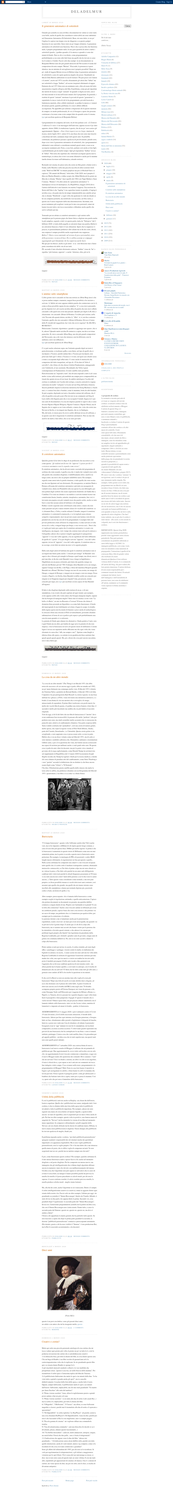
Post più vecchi (91, 1480)
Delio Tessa (105, 68)
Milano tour (105, 112)
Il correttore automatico (53, 454)
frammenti (105, 78)
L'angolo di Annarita (112, 313)
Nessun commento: (82, 280)
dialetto (104, 72)
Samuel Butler (106, 136)
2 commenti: (79, 1327)
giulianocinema (107, 381)
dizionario (105, 75)
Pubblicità (56, 1238)
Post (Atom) (54, 1485)
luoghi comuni (58, 1085)
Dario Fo (104, 65)
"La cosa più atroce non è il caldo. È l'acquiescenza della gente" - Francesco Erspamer (116, 275)
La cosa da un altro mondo (55, 677)
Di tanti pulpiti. (110, 290)
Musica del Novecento (109, 121)
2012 (106, 230)
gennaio (109, 218)
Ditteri (106, 323)
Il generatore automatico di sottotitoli (60, 26)
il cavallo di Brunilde (112, 321)
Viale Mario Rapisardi (111, 255)
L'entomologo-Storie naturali (112, 90)
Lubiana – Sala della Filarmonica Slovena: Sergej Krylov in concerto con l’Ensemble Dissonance (116, 295)
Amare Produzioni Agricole (114, 270)
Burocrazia (47, 836)
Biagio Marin (106, 59)
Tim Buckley (106, 152)
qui (43, 117)
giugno (109, 170)
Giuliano (108, 364)
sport (103, 142)
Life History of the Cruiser (112, 285)
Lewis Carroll (106, 99)
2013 (106, 226)
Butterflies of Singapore (113, 282)
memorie (55, 1329)
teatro (103, 149)
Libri (103, 102)
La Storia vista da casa (109, 93)
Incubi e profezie (59, 824)
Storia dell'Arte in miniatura (111, 145)
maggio (109, 173)
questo (80, 1324)
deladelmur (86, 11)
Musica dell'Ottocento (109, 124)
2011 (106, 233)
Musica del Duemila (108, 118)
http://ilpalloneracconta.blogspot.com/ (116, 329)
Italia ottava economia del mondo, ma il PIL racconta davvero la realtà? (116, 306)
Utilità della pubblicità (53, 1096)
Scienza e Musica (110, 338)
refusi (55, 282)
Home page (70, 1480)
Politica (104, 127)
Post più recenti (47, 1480)
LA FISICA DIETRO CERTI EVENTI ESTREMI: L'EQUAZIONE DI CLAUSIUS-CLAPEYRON (115, 344)
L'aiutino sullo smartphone (55, 293)
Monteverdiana (107, 115)
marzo (108, 180)
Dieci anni (47, 1250)
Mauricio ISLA (109, 333)
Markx (106, 260)
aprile (108, 177)
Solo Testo (108, 252)
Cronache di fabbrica (109, 62)
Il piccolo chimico (108, 84)
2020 (106, 163)
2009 (106, 240)
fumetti (104, 81)
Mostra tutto (127, 353)
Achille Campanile (108, 56)
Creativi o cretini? (51, 1341)
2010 (106, 237)
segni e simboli (106, 139)
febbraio (109, 215)
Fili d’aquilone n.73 (110, 315)
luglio (108, 166)
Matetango (108, 303)
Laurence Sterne (107, 96)
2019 (106, 223)
